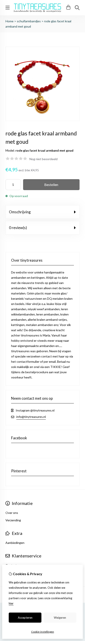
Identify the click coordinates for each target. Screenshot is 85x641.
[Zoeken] (77, 7)
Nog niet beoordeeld (43, 159)
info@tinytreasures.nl (31, 417)
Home (9, 21)
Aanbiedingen (14, 543)
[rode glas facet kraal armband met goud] (42, 120)
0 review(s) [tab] (18, 227)
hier (11, 603)
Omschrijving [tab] (20, 212)
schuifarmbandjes (29, 21)
